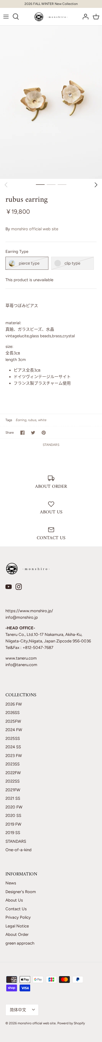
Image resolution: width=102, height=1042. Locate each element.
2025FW (13, 721)
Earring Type (16, 251)
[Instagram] (19, 587)
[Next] (96, 185)
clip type (72, 263)
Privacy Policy (18, 917)
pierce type (29, 263)
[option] (51, 102)
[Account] (84, 17)
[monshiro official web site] (51, 17)
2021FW (12, 789)
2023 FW (13, 755)
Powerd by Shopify (71, 1023)
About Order (17, 934)
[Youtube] (8, 587)
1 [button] (40, 184)
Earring (21, 420)
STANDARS (51, 445)
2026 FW (13, 704)
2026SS (12, 712)
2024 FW (13, 729)
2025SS (12, 738)
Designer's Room (20, 891)
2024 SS (13, 746)
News (10, 883)
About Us (14, 900)
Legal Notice (17, 926)
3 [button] (62, 184)
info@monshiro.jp (21, 617)
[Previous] (6, 185)
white (42, 420)
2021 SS (12, 798)
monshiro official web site (34, 228)
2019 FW (13, 824)
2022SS (12, 781)
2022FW (13, 772)
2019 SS (12, 832)
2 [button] (51, 184)
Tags (8, 420)
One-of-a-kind (18, 849)
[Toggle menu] (6, 17)
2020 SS (13, 815)
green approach (19, 943)
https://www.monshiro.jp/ (29, 610)
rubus (32, 420)
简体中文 (18, 1009)
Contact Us (16, 908)
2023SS (12, 764)
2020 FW (13, 807)
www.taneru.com (21, 658)
